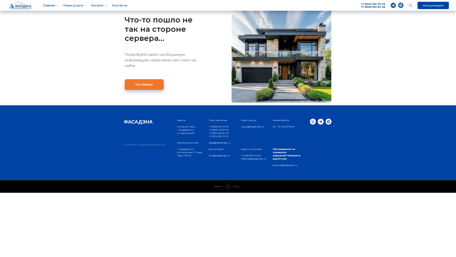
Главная (49, 5)
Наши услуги (73, 5)
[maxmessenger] (400, 5)
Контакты (119, 5)
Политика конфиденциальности (144, 144)
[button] (410, 5)
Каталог (97, 5)
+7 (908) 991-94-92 (373, 6)
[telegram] (393, 5)
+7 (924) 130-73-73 (373, 3)
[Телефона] (313, 123)
